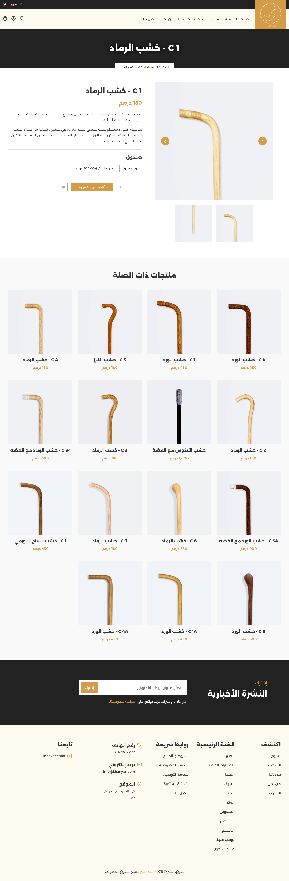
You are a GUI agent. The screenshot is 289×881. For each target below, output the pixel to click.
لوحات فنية (225, 840)
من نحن (167, 19)
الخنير (230, 756)
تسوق (216, 19)
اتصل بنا (150, 19)
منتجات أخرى (223, 849)
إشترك (89, 688)
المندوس (227, 812)
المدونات (274, 793)
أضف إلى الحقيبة (92, 187)
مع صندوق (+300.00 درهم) (94, 168)
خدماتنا (184, 19)
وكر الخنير (227, 821)
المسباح (227, 830)
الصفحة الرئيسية (238, 19)
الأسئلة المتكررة (176, 784)
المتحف (200, 19)
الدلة (230, 793)
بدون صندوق (131, 168)
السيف (229, 784)
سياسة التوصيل (175, 774)
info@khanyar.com (119, 772)
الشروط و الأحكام (175, 756)
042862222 (125, 752)
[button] (13, 19)
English (19, 4)
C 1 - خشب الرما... (131, 67)
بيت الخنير (146, 872)
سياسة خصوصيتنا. (121, 702)
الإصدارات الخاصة (221, 765)
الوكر (230, 802)
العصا (229, 774)
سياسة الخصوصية (173, 765)
